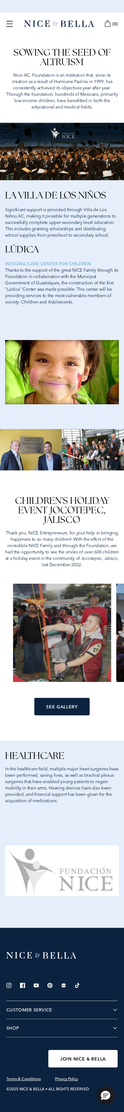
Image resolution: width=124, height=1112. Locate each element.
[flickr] (63, 985)
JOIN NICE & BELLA (83, 1059)
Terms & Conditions (23, 1079)
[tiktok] (77, 985)
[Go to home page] (62, 955)
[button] (105, 1095)
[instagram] (8, 985)
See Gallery (62, 707)
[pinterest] (49, 985)
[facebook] (22, 985)
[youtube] (36, 985)
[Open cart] (107, 23)
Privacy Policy (66, 1079)
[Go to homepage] (59, 23)
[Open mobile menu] (9, 24)
